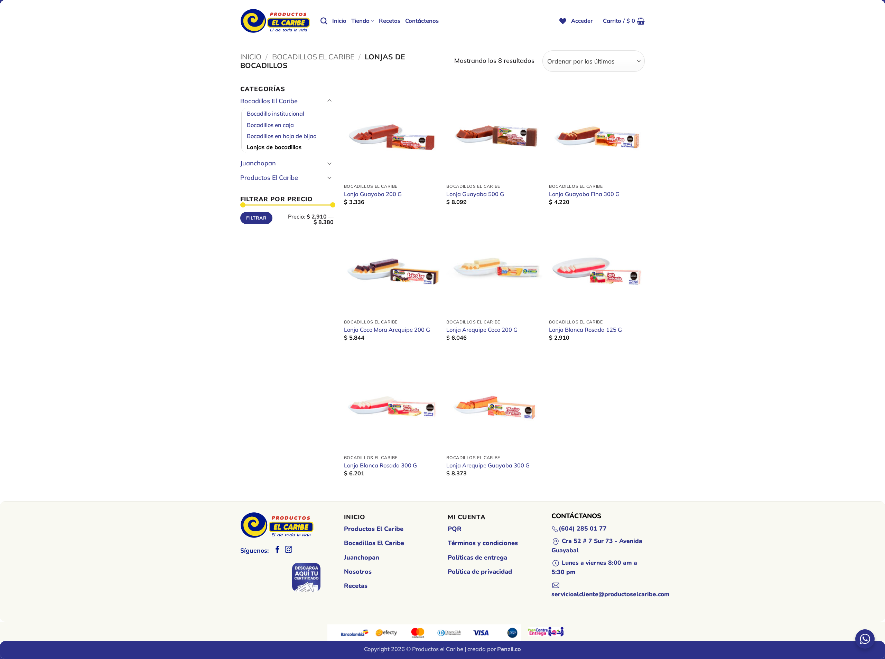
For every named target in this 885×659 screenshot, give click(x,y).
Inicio (339, 20)
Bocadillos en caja (270, 125)
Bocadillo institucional (275, 113)
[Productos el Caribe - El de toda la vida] (275, 21)
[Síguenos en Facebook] (277, 550)
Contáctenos (422, 20)
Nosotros (358, 572)
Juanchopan (258, 163)
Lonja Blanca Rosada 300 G (380, 465)
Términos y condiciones (483, 543)
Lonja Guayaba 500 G (475, 194)
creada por (494, 649)
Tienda (360, 20)
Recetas (389, 20)
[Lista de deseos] (562, 21)
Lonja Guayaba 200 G (373, 194)
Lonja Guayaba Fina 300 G (584, 194)
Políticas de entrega (477, 557)
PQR (455, 529)
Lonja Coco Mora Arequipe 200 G (387, 329)
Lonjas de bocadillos (274, 147)
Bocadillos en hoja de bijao (281, 136)
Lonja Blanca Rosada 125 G (585, 329)
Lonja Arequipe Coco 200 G (482, 329)
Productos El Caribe (269, 178)
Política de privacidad (480, 572)
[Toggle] (329, 101)
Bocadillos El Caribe (313, 56)
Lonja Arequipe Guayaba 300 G (488, 465)
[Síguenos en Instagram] (288, 550)
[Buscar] (323, 21)
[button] (582, 20)
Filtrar (256, 218)
